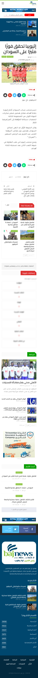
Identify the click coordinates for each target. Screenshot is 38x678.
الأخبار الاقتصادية (30, 643)
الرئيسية (4, 56)
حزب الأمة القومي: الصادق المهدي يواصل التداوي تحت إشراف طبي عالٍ (27, 192)
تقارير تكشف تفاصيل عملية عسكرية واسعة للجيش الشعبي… (14, 596)
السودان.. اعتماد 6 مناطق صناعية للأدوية (19, 487)
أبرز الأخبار (33, 638)
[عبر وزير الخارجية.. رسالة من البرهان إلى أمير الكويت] (31, 33)
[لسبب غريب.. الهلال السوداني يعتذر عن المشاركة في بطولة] (31, 419)
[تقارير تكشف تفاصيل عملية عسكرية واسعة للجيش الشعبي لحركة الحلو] (27, 235)
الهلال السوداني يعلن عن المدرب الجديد (14, 398)
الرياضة (14, 659)
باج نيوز (22, 673)
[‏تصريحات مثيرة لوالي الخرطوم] (11, 235)
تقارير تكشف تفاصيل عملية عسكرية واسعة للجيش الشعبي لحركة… (19, 500)
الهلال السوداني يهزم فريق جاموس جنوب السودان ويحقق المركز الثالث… (14, 408)
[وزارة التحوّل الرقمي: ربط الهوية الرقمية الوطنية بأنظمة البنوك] (31, 24)
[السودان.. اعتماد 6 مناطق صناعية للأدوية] (11, 215)
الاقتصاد (6, 659)
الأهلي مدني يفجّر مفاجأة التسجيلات (19, 382)
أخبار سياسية (30, 211)
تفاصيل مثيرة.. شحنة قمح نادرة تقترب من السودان (19, 476)
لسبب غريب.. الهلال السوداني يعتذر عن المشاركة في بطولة (14, 418)
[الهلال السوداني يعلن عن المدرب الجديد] (31, 401)
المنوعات (22, 663)
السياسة (33, 634)
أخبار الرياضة (10, 56)
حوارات (19, 667)
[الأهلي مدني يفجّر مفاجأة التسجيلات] (19, 369)
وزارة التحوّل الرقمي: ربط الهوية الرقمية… (16, 22)
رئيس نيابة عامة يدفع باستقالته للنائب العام (9, 191)
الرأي (34, 647)
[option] (19, 28)
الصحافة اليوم (11, 663)
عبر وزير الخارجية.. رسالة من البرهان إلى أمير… (14, 31)
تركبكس (17, 266)
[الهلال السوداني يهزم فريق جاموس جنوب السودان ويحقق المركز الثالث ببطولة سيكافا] (31, 410)
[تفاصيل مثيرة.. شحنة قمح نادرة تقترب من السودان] (27, 215)
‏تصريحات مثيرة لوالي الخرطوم (16, 586)
